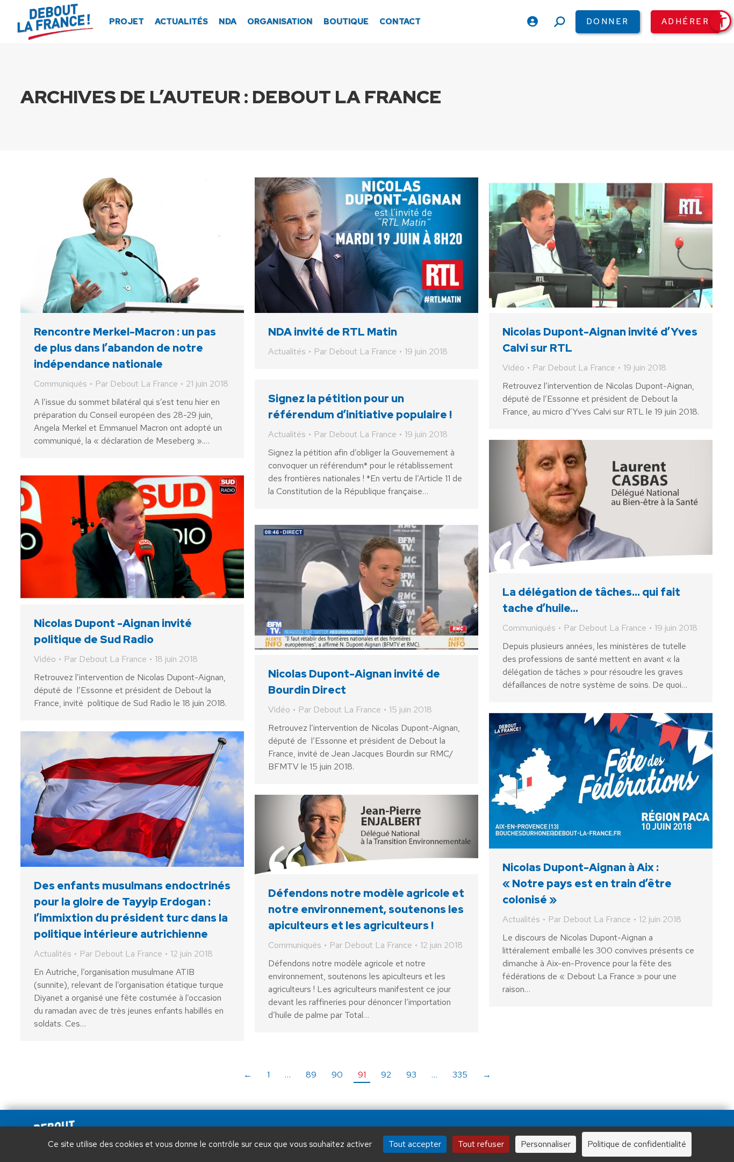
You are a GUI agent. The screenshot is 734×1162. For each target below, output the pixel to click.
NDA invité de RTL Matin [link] (332, 332)
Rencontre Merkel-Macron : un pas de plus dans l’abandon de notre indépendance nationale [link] (125, 348)
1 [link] (268, 1074)
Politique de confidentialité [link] (636, 1144)
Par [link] (136, 383)
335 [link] (459, 1074)
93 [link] (411, 1074)
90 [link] (337, 1074)
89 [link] (311, 1074)
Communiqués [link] (60, 383)
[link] (720, 21)
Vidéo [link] (513, 367)
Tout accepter (414, 1144)
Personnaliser (546, 1144)
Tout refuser (481, 1144)
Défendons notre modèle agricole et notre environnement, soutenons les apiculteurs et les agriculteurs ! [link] (366, 909)
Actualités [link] (287, 351)
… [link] (288, 1074)
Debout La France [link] (347, 96)
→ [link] (487, 1074)
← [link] (247, 1074)
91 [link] (362, 1074)
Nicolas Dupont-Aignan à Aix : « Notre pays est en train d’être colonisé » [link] (587, 883)
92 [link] (386, 1074)
